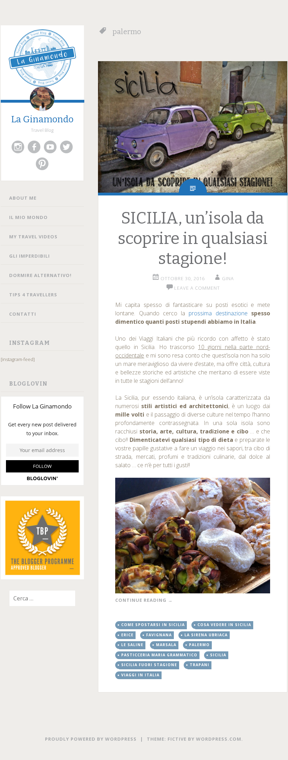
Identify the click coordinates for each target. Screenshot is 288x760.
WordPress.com (218, 739)
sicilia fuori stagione (149, 664)
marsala (166, 644)
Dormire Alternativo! (40, 275)
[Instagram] (18, 147)
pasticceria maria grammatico (159, 654)
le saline (132, 644)
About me (23, 198)
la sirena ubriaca (206, 634)
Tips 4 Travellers (33, 294)
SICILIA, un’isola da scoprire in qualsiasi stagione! (193, 238)
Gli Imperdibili (29, 256)
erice (127, 634)
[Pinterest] (42, 163)
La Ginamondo (42, 119)
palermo (199, 644)
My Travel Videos (33, 236)
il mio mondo (28, 217)
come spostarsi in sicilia (153, 624)
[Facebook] (34, 147)
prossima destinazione (218, 313)
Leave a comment (197, 288)
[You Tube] (50, 147)
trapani (199, 664)
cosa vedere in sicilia (224, 624)
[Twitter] (66, 147)
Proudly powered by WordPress (91, 739)
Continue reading (144, 600)
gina (228, 278)
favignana (159, 634)
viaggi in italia (140, 674)
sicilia (218, 654)
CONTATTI (22, 314)
